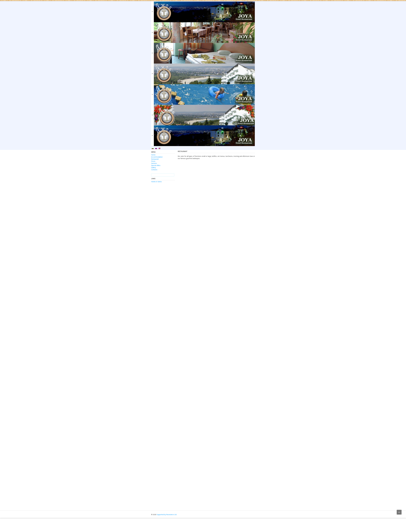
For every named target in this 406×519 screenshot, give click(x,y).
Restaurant (155, 159)
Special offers (155, 165)
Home (153, 155)
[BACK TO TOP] (399, 512)
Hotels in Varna (156, 182)
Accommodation (157, 157)
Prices (153, 161)
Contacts (154, 170)
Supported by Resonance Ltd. (167, 514)
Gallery (153, 168)
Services (154, 163)
